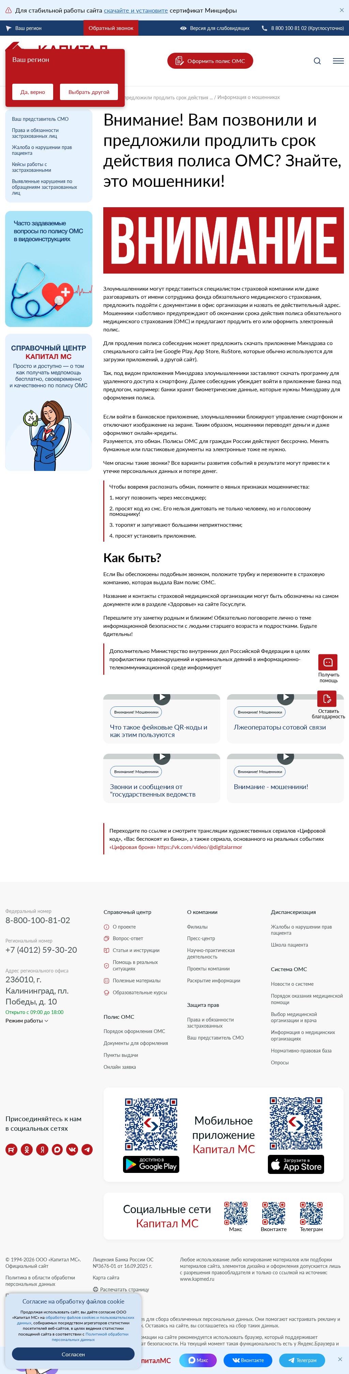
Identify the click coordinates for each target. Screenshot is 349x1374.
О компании (202, 912)
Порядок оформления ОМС (134, 1031)
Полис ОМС (119, 1016)
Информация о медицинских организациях (303, 1035)
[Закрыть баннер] (342, 10)
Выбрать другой (89, 91)
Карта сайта (106, 1277)
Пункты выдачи (121, 1055)
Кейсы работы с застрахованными (31, 167)
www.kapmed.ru (197, 1279)
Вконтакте (274, 1229)
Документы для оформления (136, 1043)
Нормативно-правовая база (301, 1050)
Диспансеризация (293, 912)
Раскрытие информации (213, 980)
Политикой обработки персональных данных (90, 1336)
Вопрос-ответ (128, 938)
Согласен (73, 1354)
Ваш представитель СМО (40, 119)
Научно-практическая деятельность (211, 953)
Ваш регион (28, 28)
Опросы (280, 1062)
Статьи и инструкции (136, 950)
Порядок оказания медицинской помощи (307, 999)
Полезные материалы (137, 980)
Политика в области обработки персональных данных (40, 1281)
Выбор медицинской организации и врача (294, 1017)
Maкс (235, 1229)
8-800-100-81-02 (37, 920)
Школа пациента (289, 945)
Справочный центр (127, 912)
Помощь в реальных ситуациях (135, 965)
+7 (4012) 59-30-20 (41, 949)
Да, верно (32, 91)
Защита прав (203, 1004)
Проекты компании (208, 968)
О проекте (124, 927)
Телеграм (311, 1229)
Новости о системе (292, 984)
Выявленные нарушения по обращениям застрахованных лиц (44, 187)
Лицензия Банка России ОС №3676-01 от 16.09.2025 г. (123, 1263)
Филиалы (197, 927)
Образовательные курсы (140, 992)
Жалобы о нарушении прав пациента (301, 930)
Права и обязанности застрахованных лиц (35, 133)
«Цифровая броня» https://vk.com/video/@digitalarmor (175, 847)
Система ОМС (289, 969)
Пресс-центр (201, 938)
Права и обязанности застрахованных (210, 1023)
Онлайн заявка (120, 1067)
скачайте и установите (136, 10)
